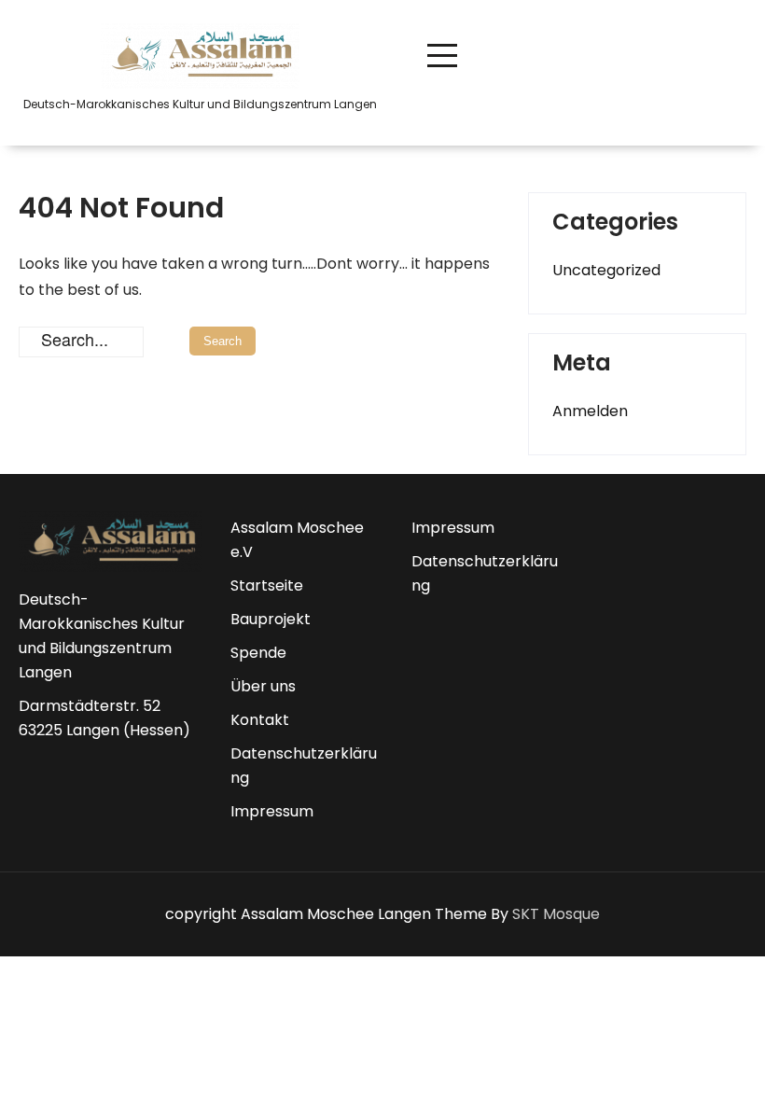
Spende (258, 652)
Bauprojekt (270, 619)
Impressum (271, 811)
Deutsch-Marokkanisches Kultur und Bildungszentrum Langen (102, 636)
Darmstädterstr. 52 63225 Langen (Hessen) (104, 718)
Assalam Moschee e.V (297, 540)
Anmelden (590, 411)
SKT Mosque (556, 914)
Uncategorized (606, 270)
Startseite (266, 585)
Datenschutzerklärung (303, 765)
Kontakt (259, 720)
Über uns (263, 686)
